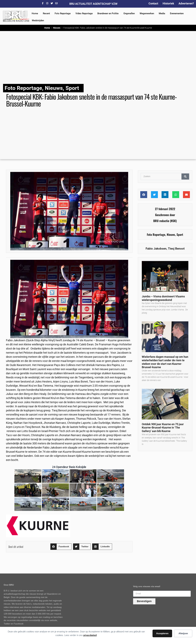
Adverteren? (186, 3)
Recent (46, 13)
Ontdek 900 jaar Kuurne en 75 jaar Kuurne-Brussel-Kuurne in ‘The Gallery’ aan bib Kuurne (163, 428)
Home (35, 13)
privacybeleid (90, 635)
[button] (61, 546)
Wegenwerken (147, 13)
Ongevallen (129, 13)
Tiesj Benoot (176, 248)
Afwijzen (183, 633)
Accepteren (162, 633)
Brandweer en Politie (108, 13)
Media (162, 13)
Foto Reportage (63, 13)
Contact (153, 3)
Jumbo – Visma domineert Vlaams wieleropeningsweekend (163, 298)
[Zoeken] (185, 176)
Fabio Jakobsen (156, 248)
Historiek (168, 3)
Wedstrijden (38, 20)
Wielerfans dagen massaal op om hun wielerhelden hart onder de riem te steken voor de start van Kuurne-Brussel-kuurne (165, 362)
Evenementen (177, 13)
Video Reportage (84, 13)
